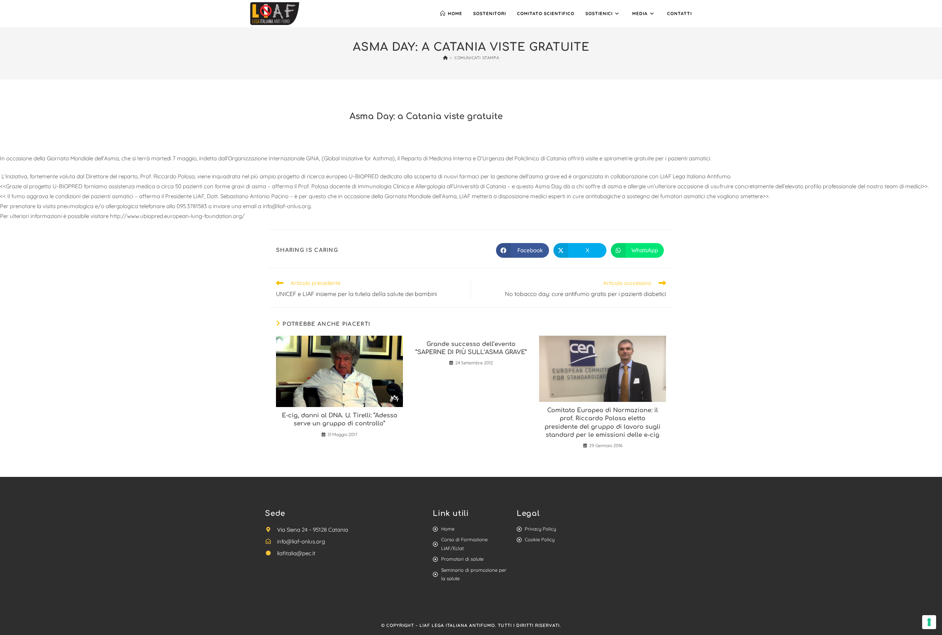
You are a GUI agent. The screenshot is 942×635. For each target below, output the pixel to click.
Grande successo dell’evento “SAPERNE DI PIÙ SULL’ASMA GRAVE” (471, 348)
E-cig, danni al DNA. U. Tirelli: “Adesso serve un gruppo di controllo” (339, 419)
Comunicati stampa (476, 57)
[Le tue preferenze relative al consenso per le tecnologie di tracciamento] (929, 622)
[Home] (445, 57)
